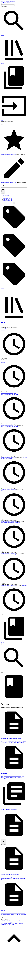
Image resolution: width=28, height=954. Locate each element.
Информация (3, 121)
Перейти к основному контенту (8, 1)
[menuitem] (6, 195)
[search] (14, 5)
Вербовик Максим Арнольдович (8, 154)
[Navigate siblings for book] (1, 643)
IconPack (3, 330)
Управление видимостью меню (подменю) (10, 522)
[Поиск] (1, 5)
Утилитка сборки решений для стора (9, 394)
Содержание (10, 121)
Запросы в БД (4, 490)
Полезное (24, 585)
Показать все (4, 6)
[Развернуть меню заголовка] (1, 3)
